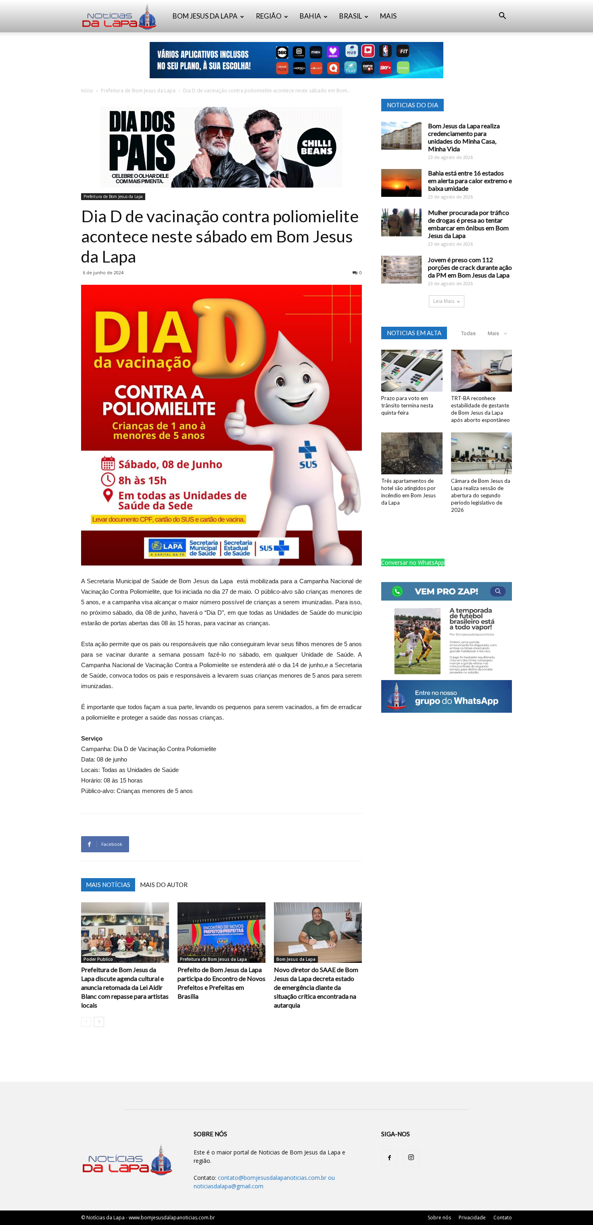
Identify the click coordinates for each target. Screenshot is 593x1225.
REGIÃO (269, 16)
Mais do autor (164, 884)
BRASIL (350, 16)
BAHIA (310, 16)
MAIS (388, 16)
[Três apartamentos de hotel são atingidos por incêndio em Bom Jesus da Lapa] (412, 453)
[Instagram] (411, 1158)
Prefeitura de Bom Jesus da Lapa (138, 90)
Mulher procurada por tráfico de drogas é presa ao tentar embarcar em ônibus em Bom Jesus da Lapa (468, 224)
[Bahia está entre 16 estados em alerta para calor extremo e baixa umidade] (401, 183)
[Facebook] (389, 1158)
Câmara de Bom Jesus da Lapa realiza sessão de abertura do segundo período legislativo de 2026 (480, 495)
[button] (502, 17)
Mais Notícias (108, 884)
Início (87, 90)
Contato (502, 1217)
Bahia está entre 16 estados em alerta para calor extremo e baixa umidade (470, 180)
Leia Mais (443, 301)
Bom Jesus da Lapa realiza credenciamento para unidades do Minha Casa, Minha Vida (464, 137)
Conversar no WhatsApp (413, 562)
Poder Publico (98, 959)
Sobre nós (439, 1217)
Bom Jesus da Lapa (295, 959)
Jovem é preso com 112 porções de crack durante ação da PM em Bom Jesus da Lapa (470, 267)
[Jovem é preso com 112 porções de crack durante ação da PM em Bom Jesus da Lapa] (401, 270)
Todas (468, 333)
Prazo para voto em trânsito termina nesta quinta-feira (407, 405)
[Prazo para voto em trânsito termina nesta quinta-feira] (412, 371)
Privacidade (472, 1217)
